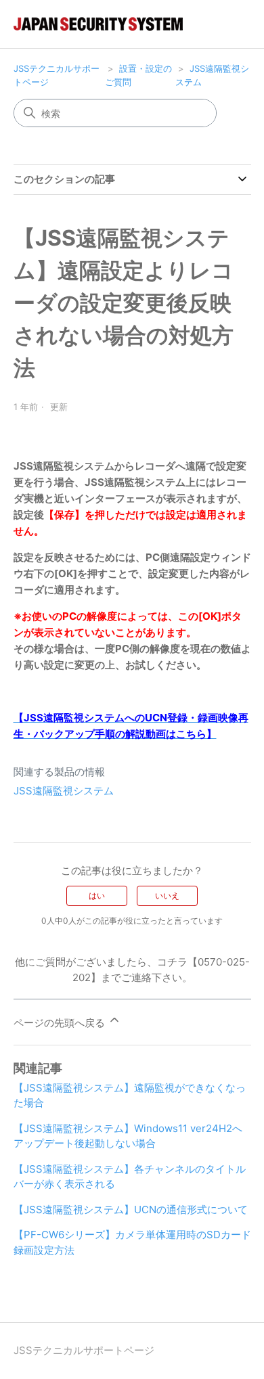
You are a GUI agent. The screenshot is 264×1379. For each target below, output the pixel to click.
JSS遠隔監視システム (64, 790)
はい (97, 895)
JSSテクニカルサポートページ (84, 1350)
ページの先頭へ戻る (61, 1022)
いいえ (167, 895)
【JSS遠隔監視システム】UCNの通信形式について (131, 1209)
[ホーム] (98, 24)
